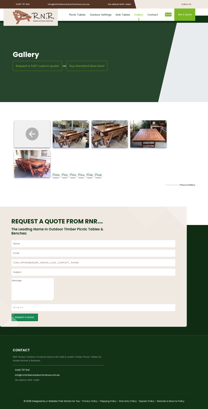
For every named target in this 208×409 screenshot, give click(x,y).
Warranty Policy (128, 401)
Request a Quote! (24, 317)
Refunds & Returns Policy (170, 401)
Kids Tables (123, 14)
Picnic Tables (77, 14)
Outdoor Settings (100, 14)
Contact (152, 14)
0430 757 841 (23, 4)
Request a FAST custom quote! (37, 66)
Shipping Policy (108, 401)
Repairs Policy (147, 401)
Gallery (138, 14)
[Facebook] (194, 4)
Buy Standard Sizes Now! (86, 66)
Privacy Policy (89, 401)
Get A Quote (185, 14)
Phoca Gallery (187, 185)
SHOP (168, 14)
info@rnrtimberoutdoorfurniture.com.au (69, 4)
